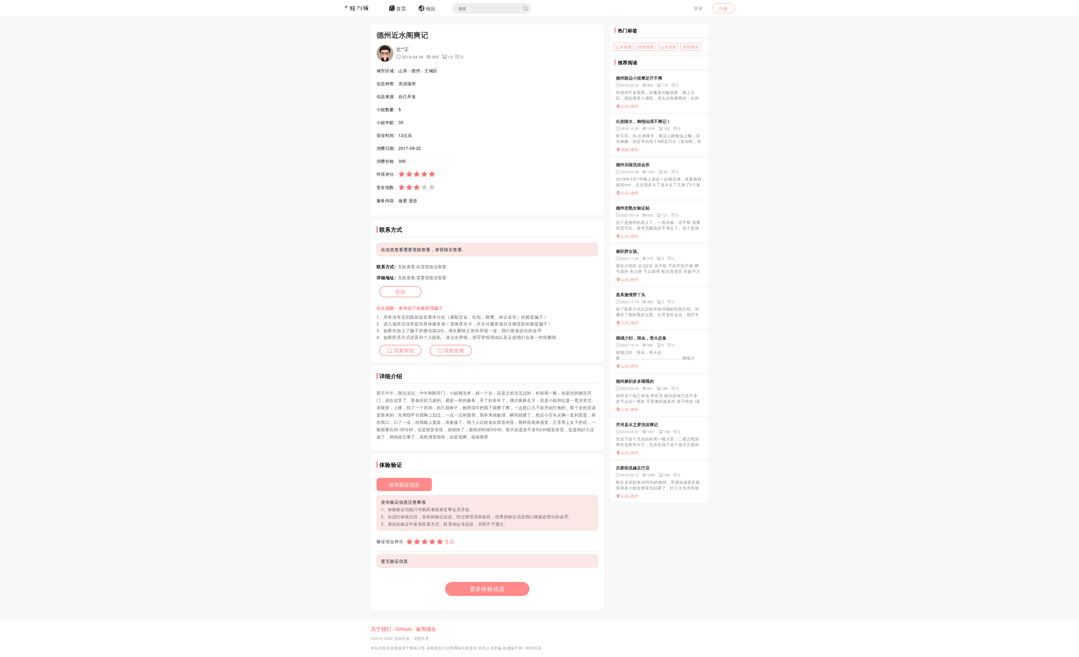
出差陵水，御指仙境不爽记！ (643, 121)
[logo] (364, 8)
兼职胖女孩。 (628, 251)
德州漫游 (691, 47)
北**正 (402, 49)
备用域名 (426, 629)
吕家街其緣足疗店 (633, 468)
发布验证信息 (404, 484)
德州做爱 (646, 47)
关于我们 (381, 629)
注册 (723, 8)
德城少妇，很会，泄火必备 (641, 338)
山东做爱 (624, 47)
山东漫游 (668, 47)
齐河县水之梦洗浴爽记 (637, 424)
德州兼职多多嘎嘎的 (635, 381)
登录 (698, 8)
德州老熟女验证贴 (633, 208)
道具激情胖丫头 (630, 294)
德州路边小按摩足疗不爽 (639, 78)
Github (403, 629)
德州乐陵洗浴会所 (633, 164)
